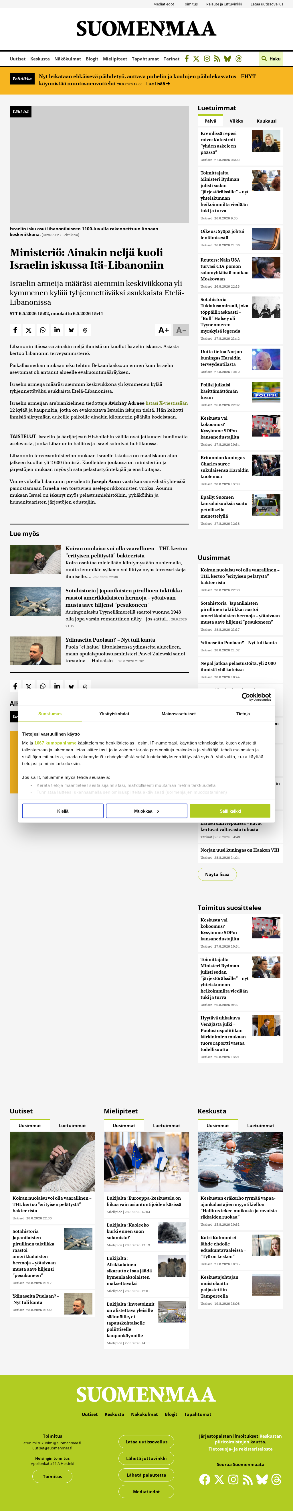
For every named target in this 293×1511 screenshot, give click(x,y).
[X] (198, 59)
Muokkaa (143, 810)
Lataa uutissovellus (267, 4)
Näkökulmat (67, 59)
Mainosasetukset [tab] (179, 713)
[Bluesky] (263, 1483)
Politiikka (22, 78)
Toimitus (190, 4)
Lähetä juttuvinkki (146, 1458)
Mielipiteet (115, 59)
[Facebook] (188, 59)
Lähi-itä (21, 111)
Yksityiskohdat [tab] (114, 713)
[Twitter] (220, 1483)
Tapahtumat (145, 59)
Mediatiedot (163, 4)
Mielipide (114, 1212)
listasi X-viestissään (167, 403)
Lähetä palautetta (146, 1475)
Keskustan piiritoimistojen (248, 1439)
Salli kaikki (230, 810)
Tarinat (172, 59)
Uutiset (18, 59)
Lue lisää (156, 84)
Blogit (92, 59)
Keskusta (40, 59)
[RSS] (218, 59)
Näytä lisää (217, 874)
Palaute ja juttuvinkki (224, 4)
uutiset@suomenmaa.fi (52, 1448)
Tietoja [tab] (243, 713)
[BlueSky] (229, 59)
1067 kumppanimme (55, 742)
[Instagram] (208, 59)
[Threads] (240, 59)
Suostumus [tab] (50, 713)
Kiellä (62, 810)
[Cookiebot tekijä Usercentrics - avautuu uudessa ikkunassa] (246, 697)
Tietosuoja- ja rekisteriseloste (241, 1449)
